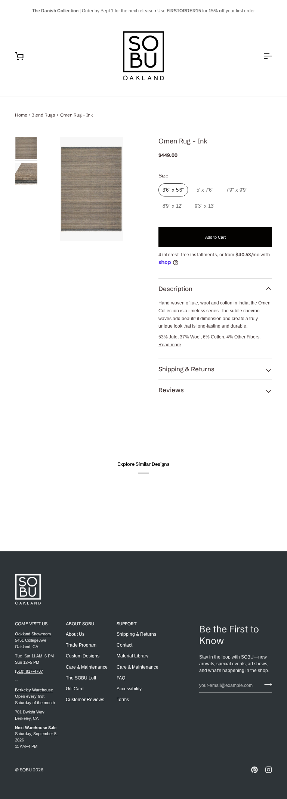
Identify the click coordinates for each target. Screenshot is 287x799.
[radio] (173, 190)
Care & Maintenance (87, 667)
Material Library (132, 656)
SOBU (26, 769)
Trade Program (81, 645)
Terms (123, 699)
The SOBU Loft (81, 678)
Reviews (171, 390)
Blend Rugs (43, 115)
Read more (169, 344)
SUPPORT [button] (127, 623)
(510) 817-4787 (29, 671)
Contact (124, 645)
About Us (75, 634)
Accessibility (129, 688)
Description (175, 288)
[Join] (266, 685)
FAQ (121, 678)
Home (21, 115)
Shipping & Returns (186, 369)
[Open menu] (261, 56)
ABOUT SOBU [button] (80, 623)
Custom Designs (82, 656)
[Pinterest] (254, 770)
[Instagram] (268, 770)
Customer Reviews (85, 699)
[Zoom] (91, 189)
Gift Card (75, 688)
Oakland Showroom (33, 634)
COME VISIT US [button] (31, 623)
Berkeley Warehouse (34, 690)
